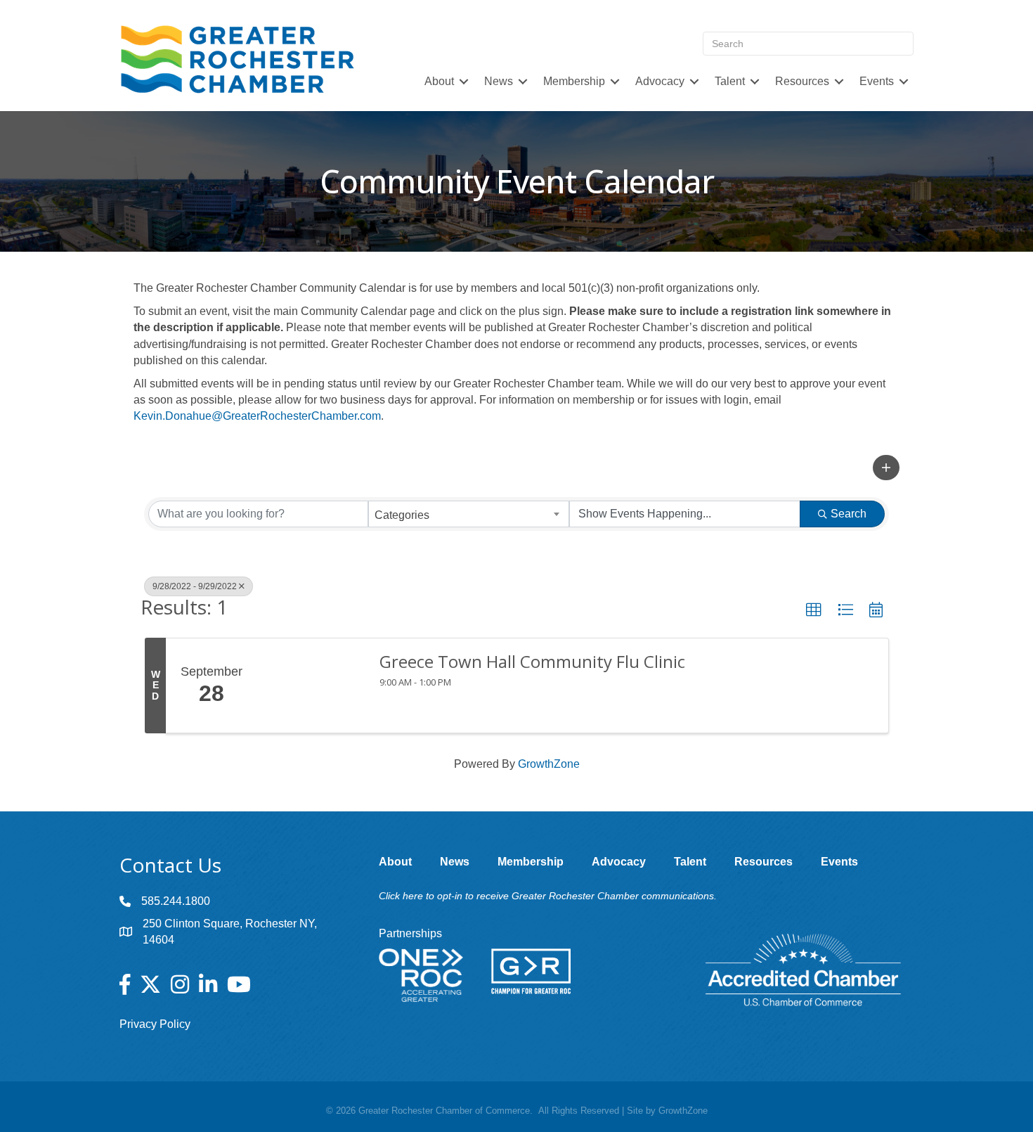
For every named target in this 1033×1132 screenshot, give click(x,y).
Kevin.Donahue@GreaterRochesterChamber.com (257, 416)
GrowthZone (549, 764)
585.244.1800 (175, 901)
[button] (886, 467)
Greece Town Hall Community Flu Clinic (532, 661)
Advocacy (659, 81)
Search (848, 514)
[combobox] (469, 514)
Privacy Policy (154, 1024)
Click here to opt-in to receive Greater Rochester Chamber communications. (548, 895)
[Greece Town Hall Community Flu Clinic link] (311, 685)
